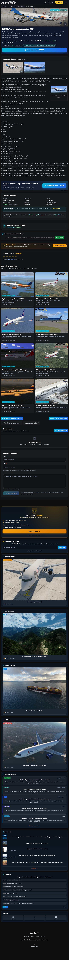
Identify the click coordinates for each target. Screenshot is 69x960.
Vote (5, 907)
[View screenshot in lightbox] (65, 24)
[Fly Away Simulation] (8, 2)
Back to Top (34, 946)
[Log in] (52, 2)
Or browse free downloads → (34, 535)
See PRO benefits (59, 246)
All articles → (34, 868)
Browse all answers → (34, 826)
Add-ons (4, 6)
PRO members (56, 208)
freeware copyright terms (36, 215)
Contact (26, 936)
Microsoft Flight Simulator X (17, 6)
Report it (57, 215)
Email (5, 463)
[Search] (45, 2)
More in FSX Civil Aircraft (59, 418)
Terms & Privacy (40, 936)
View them (59, 237)
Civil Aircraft (31, 6)
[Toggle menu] (66, 2)
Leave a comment (62, 430)
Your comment (7, 473)
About (32, 936)
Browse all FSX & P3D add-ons (13, 418)
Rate (15, 40)
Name (5, 456)
